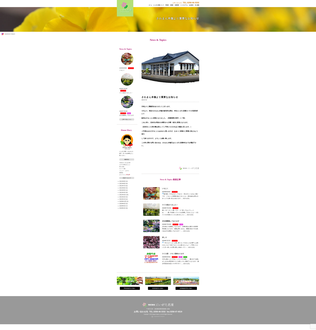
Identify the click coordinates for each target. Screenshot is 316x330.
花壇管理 (177, 5)
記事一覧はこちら (126, 119)
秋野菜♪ (121, 172)
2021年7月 (123, 185)
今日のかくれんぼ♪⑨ (124, 162)
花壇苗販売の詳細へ (158, 288)
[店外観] (170, 94)
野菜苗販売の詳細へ (130, 288)
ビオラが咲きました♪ (124, 164)
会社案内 (191, 5)
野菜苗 (167, 5)
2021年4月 (123, 192)
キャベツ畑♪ (122, 168)
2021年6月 (123, 188)
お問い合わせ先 (186, 3)
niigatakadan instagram (10, 34)
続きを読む (186, 198)
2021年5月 (123, 190)
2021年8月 (123, 183)
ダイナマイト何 (124, 174)
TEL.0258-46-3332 (157, 312)
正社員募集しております (170, 221)
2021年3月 (123, 194)
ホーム (150, 5)
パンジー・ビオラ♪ (124, 170)
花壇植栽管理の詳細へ (186, 288)
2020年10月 (123, 201)
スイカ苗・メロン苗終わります (173, 253)
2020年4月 (123, 208)
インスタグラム (184, 5)
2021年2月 (123, 197)
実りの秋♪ (122, 166)
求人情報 (197, 5)
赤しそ (164, 237)
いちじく (165, 188)
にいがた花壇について (158, 5)
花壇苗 (171, 5)
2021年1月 (123, 199)
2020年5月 (123, 206)
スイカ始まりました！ (170, 205)
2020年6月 (123, 203)
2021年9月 (123, 181)
